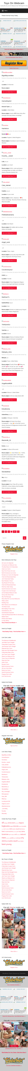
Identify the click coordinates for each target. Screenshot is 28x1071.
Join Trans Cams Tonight (8, 654)
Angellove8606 (7, 383)
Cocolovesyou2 (7, 270)
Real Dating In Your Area (8, 608)
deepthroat (19, 829)
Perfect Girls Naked (7, 618)
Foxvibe (4, 811)
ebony (23, 829)
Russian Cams (5, 664)
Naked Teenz (5, 616)
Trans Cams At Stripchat (8, 658)
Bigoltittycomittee (8, 75)
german (14, 831)
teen (4, 844)
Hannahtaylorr (6, 101)
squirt (15, 841)
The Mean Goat (6, 606)
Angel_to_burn (6, 803)
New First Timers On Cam (8, 571)
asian (13, 823)
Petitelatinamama (8, 215)
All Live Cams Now (7, 668)
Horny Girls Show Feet (7, 594)
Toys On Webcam (14, 3)
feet (3, 831)
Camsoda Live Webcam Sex (9, 565)
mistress (18, 834)
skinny (4, 841)
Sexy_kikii (4, 796)
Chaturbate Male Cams (8, 652)
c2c (2, 829)
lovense (5, 834)
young (8, 844)
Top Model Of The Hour (8, 583)
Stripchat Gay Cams (7, 648)
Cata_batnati (6, 185)
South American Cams (8, 672)
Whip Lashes (5, 600)
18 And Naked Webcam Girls (9, 592)
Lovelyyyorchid (6, 801)
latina (23, 831)
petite (12, 838)
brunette (24, 826)
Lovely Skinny (5, 620)
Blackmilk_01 (6, 440)
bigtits (11, 826)
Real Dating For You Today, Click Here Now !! (14, 1052)
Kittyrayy (4, 798)
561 (15, 531)
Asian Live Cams (6, 569)
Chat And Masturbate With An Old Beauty (13, 614)
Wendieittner (6, 472)
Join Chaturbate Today (8, 579)
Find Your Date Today (7, 587)
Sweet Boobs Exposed (8, 612)
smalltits (10, 841)
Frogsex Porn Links (7, 674)
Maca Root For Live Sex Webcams (11, 598)
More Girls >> (14, 729)
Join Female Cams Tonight (9, 646)
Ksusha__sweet (7, 156)
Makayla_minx (7, 352)
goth (17, 831)
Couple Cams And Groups (9, 590)
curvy (7, 829)
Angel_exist (6, 242)
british (20, 826)
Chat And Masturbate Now (9, 577)
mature (12, 834)
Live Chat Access (6, 676)
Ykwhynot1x (6, 324)
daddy (13, 829)
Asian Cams (5, 662)
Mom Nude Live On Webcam (9, 604)
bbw (18, 823)
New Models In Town (7, 581)
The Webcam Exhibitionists (9, 640)
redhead (18, 838)
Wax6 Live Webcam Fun (8, 656)
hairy (20, 831)
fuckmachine (9, 831)
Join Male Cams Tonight (8, 642)
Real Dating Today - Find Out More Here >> (14, 631)
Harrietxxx (5, 128)
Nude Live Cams (6, 670)
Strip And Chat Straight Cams (9, 650)
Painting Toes (5, 602)
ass (16, 823)
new (4, 837)
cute (10, 829)
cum (4, 829)
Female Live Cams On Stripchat (10, 575)
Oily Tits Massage (6, 596)
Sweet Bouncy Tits (7, 610)
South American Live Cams (9, 589)
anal (9, 823)
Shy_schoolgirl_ (7, 501)
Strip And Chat (5, 660)
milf (15, 834)
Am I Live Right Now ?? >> (9, 92)
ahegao (6, 823)
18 (3, 822)
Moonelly (4, 813)
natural (23, 834)
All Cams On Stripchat (7, 563)
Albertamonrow (6, 806)
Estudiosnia (6, 409)
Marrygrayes (5, 794)
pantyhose (8, 838)
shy (22, 838)
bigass (21, 823)
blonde (16, 826)
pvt (15, 838)
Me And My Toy (22, 78)
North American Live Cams (9, 573)
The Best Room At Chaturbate (10, 567)
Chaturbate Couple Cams (8, 644)
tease (22, 841)
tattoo (19, 841)
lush (10, 834)
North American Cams (7, 666)
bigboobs (6, 826)
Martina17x (5, 297)
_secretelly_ (5, 808)
